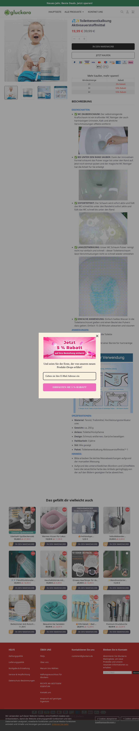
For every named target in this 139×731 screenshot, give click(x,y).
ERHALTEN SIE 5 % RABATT (69, 387)
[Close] (97, 336)
